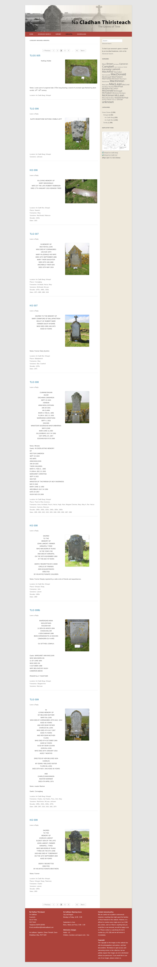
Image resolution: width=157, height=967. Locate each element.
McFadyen (107, 93)
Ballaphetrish (39, 358)
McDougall (118, 91)
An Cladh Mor (40, 208)
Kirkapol (69, 34)
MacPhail (118, 86)
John (38, 589)
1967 (66, 512)
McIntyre (122, 93)
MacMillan (105, 87)
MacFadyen (117, 77)
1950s (56, 509)
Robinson (47, 215)
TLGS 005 (35, 55)
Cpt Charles (46, 799)
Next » (83, 50)
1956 (62, 512)
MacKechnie (105, 81)
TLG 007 (34, 234)
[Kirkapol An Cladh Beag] (110, 152)
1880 (39, 292)
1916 (47, 806)
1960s (61, 509)
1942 (51, 806)
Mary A (84, 504)
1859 (35, 891)
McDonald (40, 287)
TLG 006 (34, 108)
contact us (108, 930)
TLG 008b (35, 610)
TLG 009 (34, 699)
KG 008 (34, 525)
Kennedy (106, 69)
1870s (38, 289)
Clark (115, 67)
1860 (35, 597)
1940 (54, 512)
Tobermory (48, 881)
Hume (125, 67)
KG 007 (34, 305)
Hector (46, 284)
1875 (35, 369)
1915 (35, 220)
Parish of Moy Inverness (42, 502)
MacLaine (105, 84)
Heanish (37, 210)
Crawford (43, 363)
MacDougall (106, 77)
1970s (52, 804)
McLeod (105, 98)
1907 (39, 806)
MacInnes (115, 79)
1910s (38, 218)
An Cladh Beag (40, 95)
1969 (70, 512)
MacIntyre (123, 79)
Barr (38, 363)
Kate (63, 504)
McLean (46, 287)
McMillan (111, 98)
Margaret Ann (41, 683)
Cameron (39, 507)
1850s (38, 889)
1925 (51, 512)
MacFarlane (107, 79)
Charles (39, 799)
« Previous (46, 50)
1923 (47, 512)
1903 (39, 512)
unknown (39, 157)
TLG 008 (34, 382)
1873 (35, 292)
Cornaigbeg (38, 282)
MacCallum (118, 72)
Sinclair (120, 99)
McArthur (106, 88)
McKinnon (108, 95)
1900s (42, 509)
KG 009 (34, 820)
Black (104, 64)
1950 (58, 512)
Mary (39, 213)
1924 (47, 292)
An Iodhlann (81, 34)
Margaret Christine (71, 504)
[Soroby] (115, 150)
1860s (38, 594)
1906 (35, 806)
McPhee (104, 99)
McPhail (124, 98)
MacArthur (108, 71)
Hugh (59, 504)
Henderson (120, 67)
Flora (52, 799)
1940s (52, 509)
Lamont (39, 592)
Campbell (108, 66)
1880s (42, 289)
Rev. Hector (90, 504)
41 (77, 50)
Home (31, 34)
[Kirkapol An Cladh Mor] (109, 155)
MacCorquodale (106, 74)
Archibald (40, 284)
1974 (54, 806)
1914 (43, 806)
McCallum (114, 88)
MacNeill (111, 87)
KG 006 (34, 170)
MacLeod (125, 84)
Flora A (50, 504)
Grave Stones (106, 112)
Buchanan (116, 64)
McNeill (118, 98)
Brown (109, 64)
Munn (109, 99)
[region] (78, 18)
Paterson (114, 99)
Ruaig (42, 586)
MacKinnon (40, 801)
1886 (43, 292)
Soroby (58, 34)
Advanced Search (44, 34)
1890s (38, 509)
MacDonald (40, 215)
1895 (35, 512)
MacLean (46, 507)
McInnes (115, 93)
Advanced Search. (108, 54)
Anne (39, 504)
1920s (47, 289)
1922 (43, 512)
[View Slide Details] (78, 18)
